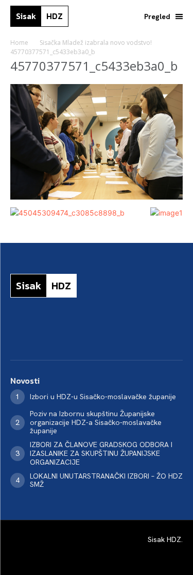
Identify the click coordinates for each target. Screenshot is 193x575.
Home (19, 42)
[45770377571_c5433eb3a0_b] (96, 196)
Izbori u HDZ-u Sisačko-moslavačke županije (103, 396)
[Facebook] (14, 331)
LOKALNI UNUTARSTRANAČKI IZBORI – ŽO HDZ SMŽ (106, 480)
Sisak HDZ (164, 539)
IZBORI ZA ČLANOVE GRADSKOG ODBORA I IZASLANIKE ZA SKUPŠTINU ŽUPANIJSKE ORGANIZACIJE (101, 453)
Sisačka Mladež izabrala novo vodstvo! (96, 42)
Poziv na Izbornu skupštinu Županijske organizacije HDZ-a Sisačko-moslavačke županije (96, 422)
